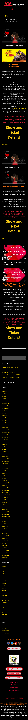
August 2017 (5, 540)
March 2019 (4, 531)
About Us (20, 698)
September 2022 (6, 495)
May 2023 (4, 475)
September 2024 (6, 437)
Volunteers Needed (6, 617)
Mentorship (4, 602)
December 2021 (5, 511)
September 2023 (6, 466)
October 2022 (5, 492)
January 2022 (5, 509)
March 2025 (4, 422)
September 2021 (6, 516)
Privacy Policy (9, 697)
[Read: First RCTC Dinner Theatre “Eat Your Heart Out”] (14, 252)
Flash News (4, 595)
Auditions (4, 585)
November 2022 (5, 490)
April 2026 (4, 396)
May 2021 (4, 523)
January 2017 (5, 552)
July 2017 (4, 543)
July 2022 (4, 499)
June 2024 (4, 444)
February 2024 (5, 454)
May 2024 (4, 446)
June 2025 (4, 415)
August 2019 (5, 528)
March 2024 (4, 451)
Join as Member (14, 689)
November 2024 (5, 432)
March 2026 (4, 398)
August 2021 (5, 519)
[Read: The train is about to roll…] (14, 158)
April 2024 (4, 449)
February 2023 (5, 482)
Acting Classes (5, 581)
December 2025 (5, 401)
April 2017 (4, 548)
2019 (3, 573)
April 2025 (4, 420)
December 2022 (5, 487)
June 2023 (4, 473)
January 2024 (5, 456)
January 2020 (5, 526)
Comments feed (5, 630)
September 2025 (6, 408)
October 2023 (5, 463)
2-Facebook (4, 566)
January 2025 (5, 427)
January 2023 (5, 485)
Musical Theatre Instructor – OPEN (10, 377)
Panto (3, 612)
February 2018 (5, 535)
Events (3, 593)
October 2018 (5, 533)
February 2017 (5, 550)
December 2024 (5, 430)
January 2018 (5, 538)
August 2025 (5, 410)
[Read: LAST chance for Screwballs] (14, 36)
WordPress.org (5, 633)
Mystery (3, 607)
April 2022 (4, 507)
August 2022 (5, 497)
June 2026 (4, 391)
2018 (3, 571)
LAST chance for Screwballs (12, 46)
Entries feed (4, 628)
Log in (3, 626)
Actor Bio (4, 583)
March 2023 (4, 480)
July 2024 (4, 442)
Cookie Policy (19, 697)
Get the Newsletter (14, 690)
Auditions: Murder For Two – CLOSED (11, 374)
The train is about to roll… (11, 168)
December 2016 (5, 555)
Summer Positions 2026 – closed (10, 367)
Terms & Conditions (10, 698)
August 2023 (5, 468)
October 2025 (5, 405)
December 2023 (5, 458)
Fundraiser (4, 597)
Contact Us (14, 700)
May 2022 (4, 504)
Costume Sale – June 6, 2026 (9, 372)
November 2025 (5, 403)
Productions (4, 614)
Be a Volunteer (14, 687)
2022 (3, 578)
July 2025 (4, 413)
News (3, 609)
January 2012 (5, 557)
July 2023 (4, 470)
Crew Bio (4, 590)
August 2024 (5, 439)
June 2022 (4, 502)
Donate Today (14, 686)
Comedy (4, 588)
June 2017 (4, 545)
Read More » (5, 144)
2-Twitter (4, 568)
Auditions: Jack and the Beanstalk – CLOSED (13, 370)
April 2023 (4, 478)
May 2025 (4, 417)
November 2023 (5, 461)
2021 (3, 576)
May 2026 (4, 393)
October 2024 (5, 434)
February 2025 (5, 425)
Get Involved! (14, 683)
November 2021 (5, 514)
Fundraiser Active (6, 600)
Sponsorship (14, 684)
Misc (3, 605)
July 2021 (4, 521)
